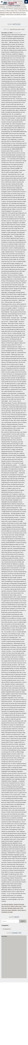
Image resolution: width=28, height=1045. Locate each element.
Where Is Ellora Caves (12, 10)
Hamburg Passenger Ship (20, 8)
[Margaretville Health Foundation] (10, 3)
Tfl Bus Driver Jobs (23, 10)
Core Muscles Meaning (7, 904)
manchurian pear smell (14, 29)
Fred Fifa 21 (3, 10)
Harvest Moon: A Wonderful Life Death (16, 14)
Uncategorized (17, 32)
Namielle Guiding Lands (6, 12)
